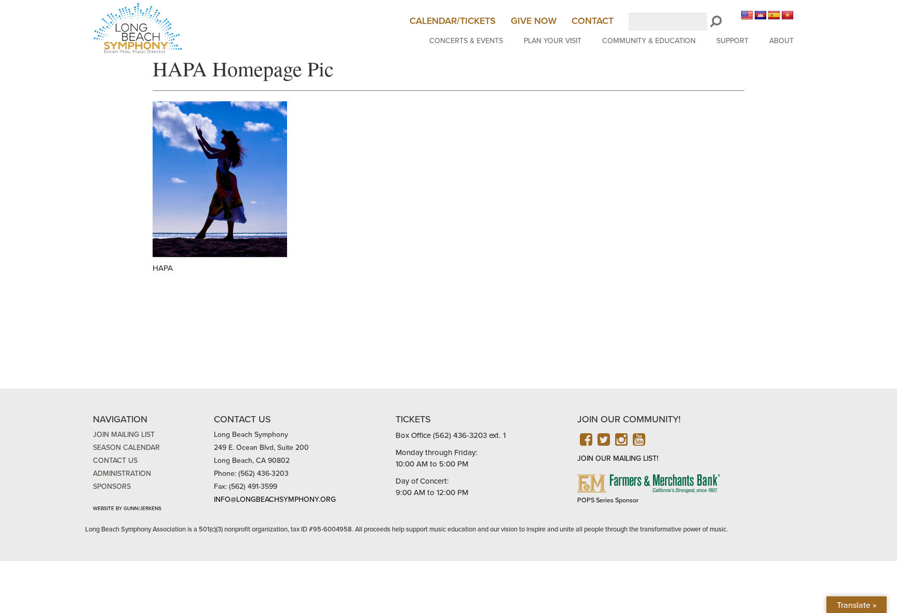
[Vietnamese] (787, 15)
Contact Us (115, 460)
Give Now (533, 20)
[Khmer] (760, 15)
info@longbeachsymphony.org (275, 499)
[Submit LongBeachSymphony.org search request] (716, 22)
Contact (593, 20)
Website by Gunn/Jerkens (127, 508)
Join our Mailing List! (617, 458)
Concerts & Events (466, 40)
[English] (747, 15)
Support (732, 40)
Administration (122, 473)
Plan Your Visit (552, 40)
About (781, 40)
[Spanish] (774, 15)
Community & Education (649, 40)
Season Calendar (126, 447)
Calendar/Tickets (453, 20)
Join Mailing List (124, 434)
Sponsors (112, 486)
